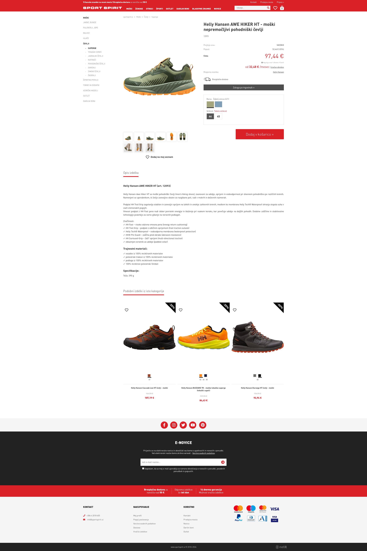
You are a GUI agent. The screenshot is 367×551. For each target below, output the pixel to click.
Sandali (92, 67)
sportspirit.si (128, 17)
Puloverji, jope (90, 27)
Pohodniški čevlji (96, 63)
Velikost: (217, 111)
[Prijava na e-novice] (223, 462)
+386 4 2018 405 (93, 515)
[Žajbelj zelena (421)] (210, 104)
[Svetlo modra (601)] (218, 104)
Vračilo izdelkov (140, 531)
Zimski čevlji (94, 71)
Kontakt (253, 2)
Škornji (92, 75)
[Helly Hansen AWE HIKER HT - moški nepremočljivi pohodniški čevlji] (159, 76)
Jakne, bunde (89, 22)
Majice (86, 33)
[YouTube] (192, 425)
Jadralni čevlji (95, 56)
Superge (92, 48)
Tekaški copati (95, 52)
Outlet (169, 8)
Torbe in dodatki (91, 85)
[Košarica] (283, 8)
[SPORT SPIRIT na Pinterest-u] (202, 425)
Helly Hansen (278, 72)
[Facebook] (164, 425)
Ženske (139, 8)
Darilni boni (182, 8)
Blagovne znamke (201, 8)
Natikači (92, 60)
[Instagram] (173, 425)
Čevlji (86, 43)
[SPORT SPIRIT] (102, 7)
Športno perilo (90, 80)
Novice (217, 8)
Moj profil (137, 515)
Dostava (136, 527)
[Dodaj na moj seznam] (126, 310)
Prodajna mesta (266, 2)
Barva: (218, 99)
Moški (129, 8)
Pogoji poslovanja (141, 519)
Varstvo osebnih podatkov (203, 453)
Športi (159, 8)
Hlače (86, 38)
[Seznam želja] (275, 8)
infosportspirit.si (95, 519)
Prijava (280, 2)
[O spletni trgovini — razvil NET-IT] (281, 547)
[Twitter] (183, 425)
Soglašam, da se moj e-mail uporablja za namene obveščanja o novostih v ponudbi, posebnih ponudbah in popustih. (185, 469)
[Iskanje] (268, 8)
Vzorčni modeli (90, 90)
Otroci (149, 8)
